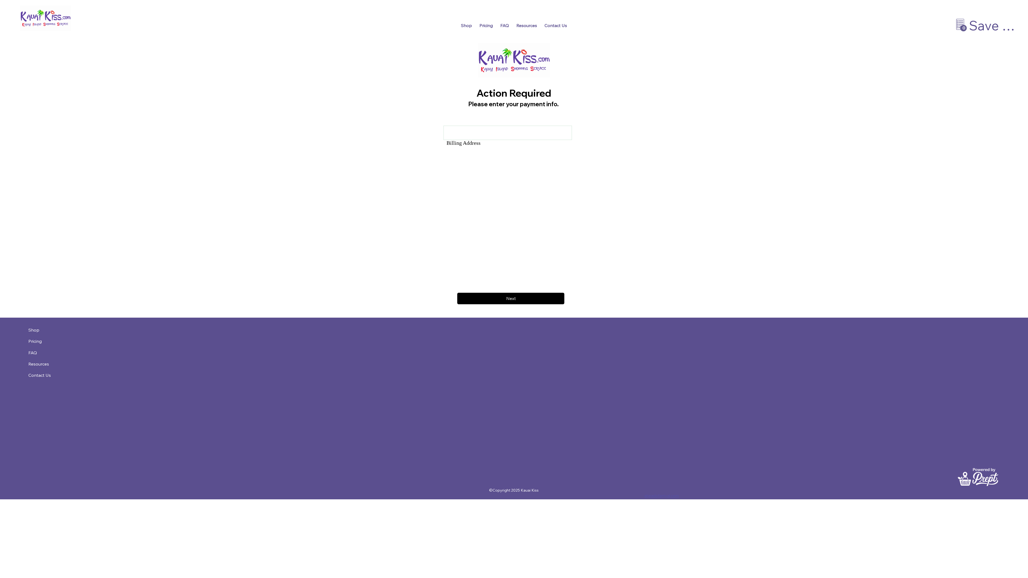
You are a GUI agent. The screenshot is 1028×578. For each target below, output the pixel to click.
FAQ (32, 352)
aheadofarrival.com (661, 495)
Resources (38, 364)
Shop (33, 330)
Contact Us (39, 375)
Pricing (35, 341)
